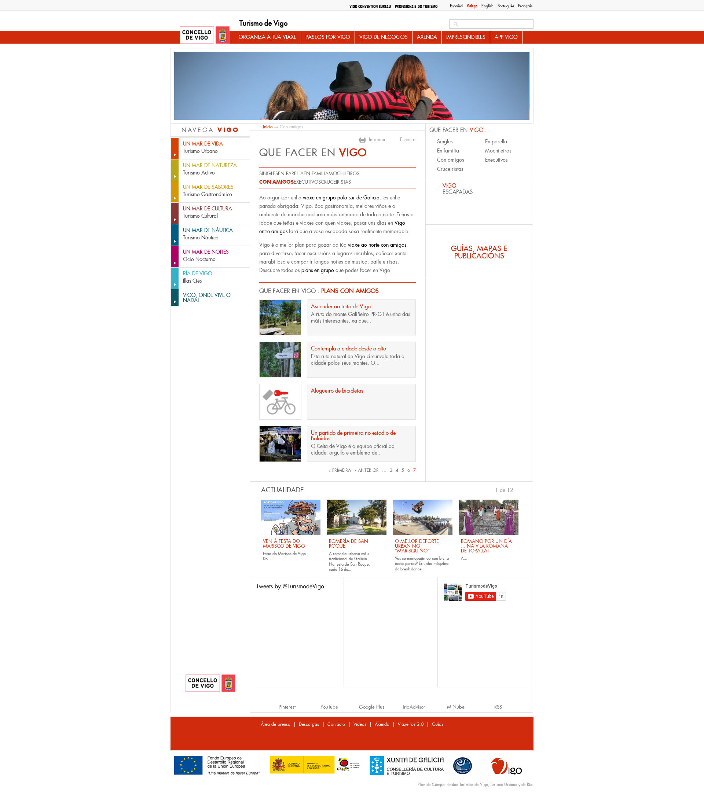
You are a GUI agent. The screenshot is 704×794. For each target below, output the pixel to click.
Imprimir (377, 140)
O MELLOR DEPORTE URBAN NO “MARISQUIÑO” (417, 546)
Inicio (267, 126)
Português (506, 5)
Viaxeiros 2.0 (410, 724)
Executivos (307, 182)
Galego (472, 5)
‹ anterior (367, 470)
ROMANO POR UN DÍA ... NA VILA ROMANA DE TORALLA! (486, 546)
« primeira (340, 470)
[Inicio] (205, 35)
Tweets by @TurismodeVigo (290, 586)
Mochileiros (344, 173)
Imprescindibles (465, 37)
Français (525, 5)
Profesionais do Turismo (416, 6)
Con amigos (276, 182)
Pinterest (287, 707)
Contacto (336, 724)
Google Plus (371, 707)
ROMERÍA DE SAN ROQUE (348, 543)
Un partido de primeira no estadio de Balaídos (353, 435)
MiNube (456, 707)
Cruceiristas (336, 182)
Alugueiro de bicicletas (337, 390)
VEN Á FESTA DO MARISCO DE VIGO (284, 543)
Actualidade (282, 490)
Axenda (427, 37)
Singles (268, 173)
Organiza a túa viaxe (267, 37)
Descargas (309, 724)
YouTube (329, 707)
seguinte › (517, 489)
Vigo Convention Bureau (370, 6)
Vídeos (359, 724)
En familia (316, 173)
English (487, 5)
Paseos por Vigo (327, 37)
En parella (291, 173)
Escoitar (408, 140)
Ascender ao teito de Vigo (341, 306)
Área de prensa (275, 724)
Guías (437, 724)
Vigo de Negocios (383, 37)
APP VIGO (506, 37)
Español (456, 5)
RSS (498, 707)
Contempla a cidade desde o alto (348, 348)
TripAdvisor (413, 707)
